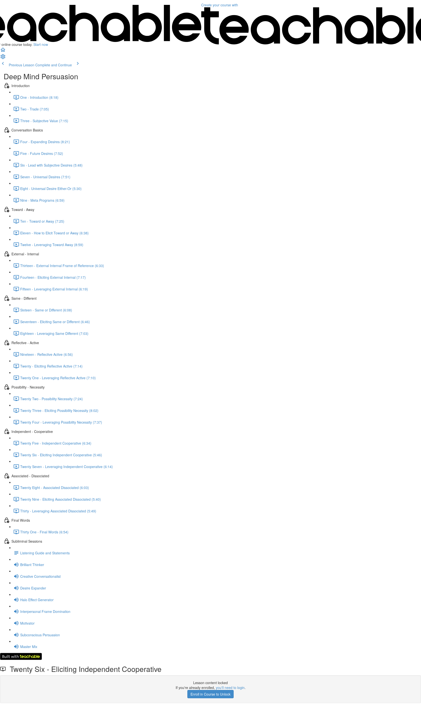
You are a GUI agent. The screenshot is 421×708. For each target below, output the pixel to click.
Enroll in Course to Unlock (210, 694)
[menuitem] (3, 58)
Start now (40, 44)
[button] (3, 51)
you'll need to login (230, 687)
